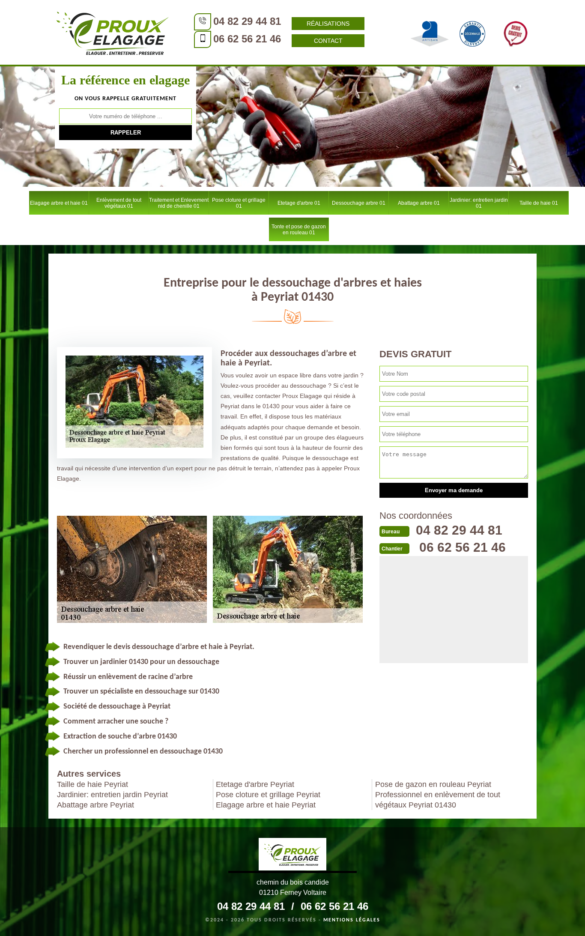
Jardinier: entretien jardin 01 (479, 203)
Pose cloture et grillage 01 (239, 203)
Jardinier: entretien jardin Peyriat (112, 794)
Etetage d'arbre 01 (299, 203)
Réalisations (328, 23)
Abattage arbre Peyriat (95, 805)
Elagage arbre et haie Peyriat (266, 805)
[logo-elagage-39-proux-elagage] (292, 855)
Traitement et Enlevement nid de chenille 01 (179, 203)
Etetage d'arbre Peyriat (255, 784)
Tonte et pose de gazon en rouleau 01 (299, 230)
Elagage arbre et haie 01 (59, 203)
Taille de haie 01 (538, 203)
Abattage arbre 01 (419, 203)
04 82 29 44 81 (247, 21)
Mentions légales (351, 920)
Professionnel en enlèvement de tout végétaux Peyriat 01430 (437, 799)
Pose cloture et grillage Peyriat (268, 794)
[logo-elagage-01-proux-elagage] (112, 32)
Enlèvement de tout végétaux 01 (118, 203)
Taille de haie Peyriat (92, 784)
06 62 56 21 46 (247, 39)
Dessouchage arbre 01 (358, 203)
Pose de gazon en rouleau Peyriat (433, 784)
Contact (328, 40)
